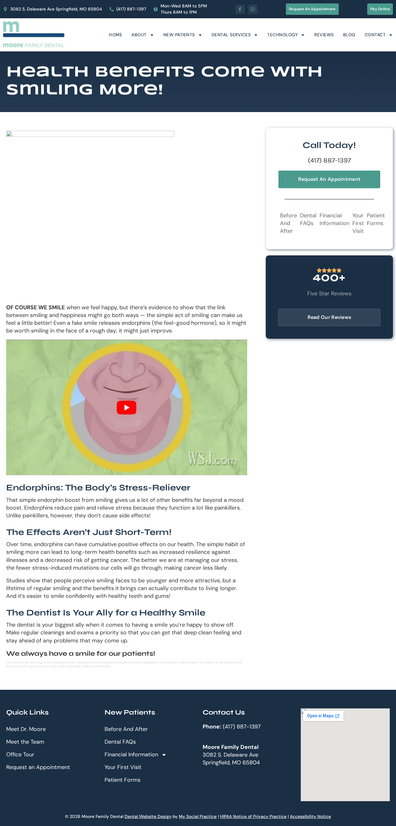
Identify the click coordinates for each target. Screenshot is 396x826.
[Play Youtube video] (126, 407)
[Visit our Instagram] (252, 9)
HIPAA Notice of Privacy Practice (253, 816)
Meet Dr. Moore (26, 729)
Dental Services (231, 34)
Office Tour (20, 754)
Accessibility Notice (310, 816)
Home (115, 34)
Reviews (324, 34)
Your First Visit (358, 223)
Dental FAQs (308, 219)
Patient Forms (376, 219)
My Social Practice (198, 816)
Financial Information (334, 219)
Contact (375, 34)
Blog (349, 34)
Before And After (288, 223)
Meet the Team (25, 742)
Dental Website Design (148, 816)
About (139, 34)
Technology (282, 34)
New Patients (179, 34)
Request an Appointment (38, 767)
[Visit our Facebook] (240, 9)
